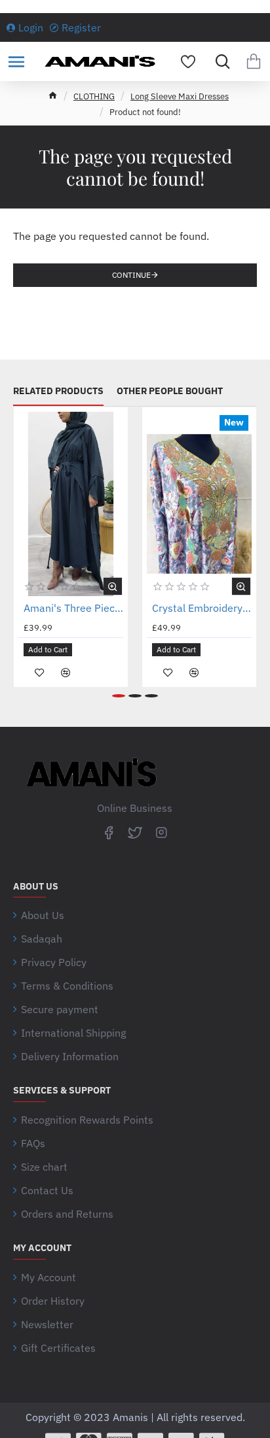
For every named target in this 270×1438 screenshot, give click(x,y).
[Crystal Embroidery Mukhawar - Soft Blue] (199, 504)
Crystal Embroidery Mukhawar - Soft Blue (202, 607)
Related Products (58, 391)
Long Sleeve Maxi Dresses (179, 96)
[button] (113, 586)
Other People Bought (170, 391)
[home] (53, 95)
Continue (131, 275)
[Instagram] (161, 832)
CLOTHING (94, 96)
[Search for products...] (219, 61)
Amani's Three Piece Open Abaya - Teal (73, 607)
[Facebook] (109, 832)
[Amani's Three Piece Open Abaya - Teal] (70, 504)
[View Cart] (253, 61)
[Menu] (16, 61)
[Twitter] (135, 832)
